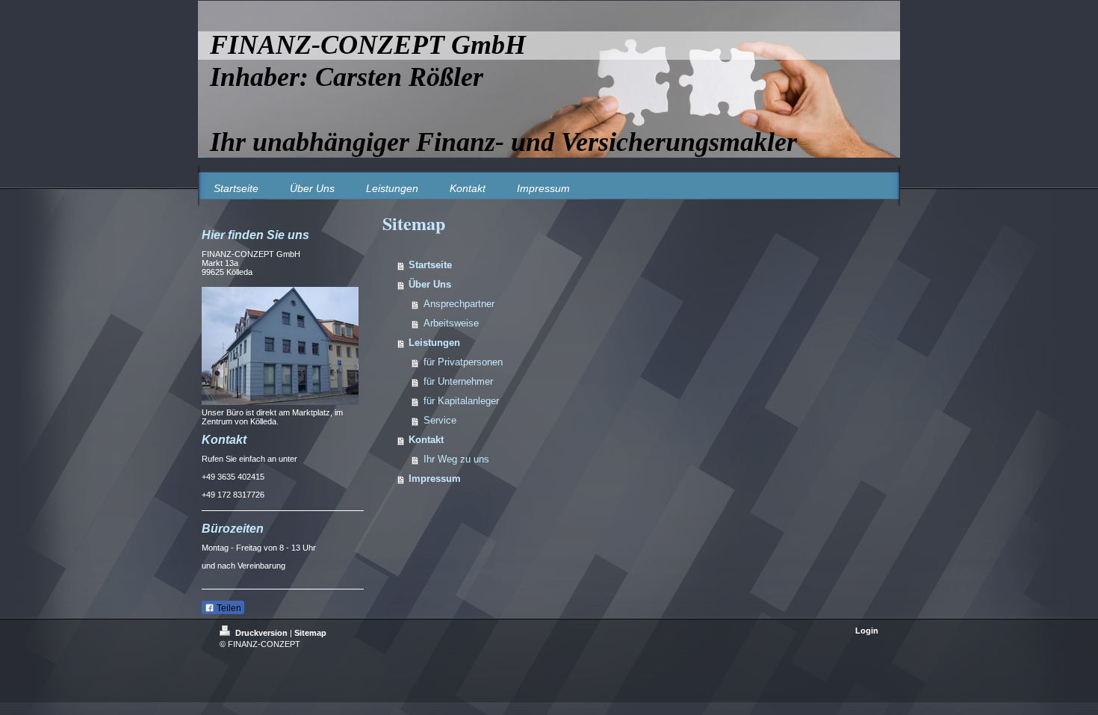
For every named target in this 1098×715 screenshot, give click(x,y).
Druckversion (261, 632)
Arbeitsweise (451, 323)
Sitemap (310, 632)
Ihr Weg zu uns (456, 459)
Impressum (435, 478)
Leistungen (434, 342)
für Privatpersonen (463, 362)
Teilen (227, 608)
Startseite (430, 264)
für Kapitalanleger (461, 400)
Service (440, 420)
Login (866, 630)
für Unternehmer (458, 381)
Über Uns (430, 284)
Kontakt (426, 439)
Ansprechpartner (459, 303)
